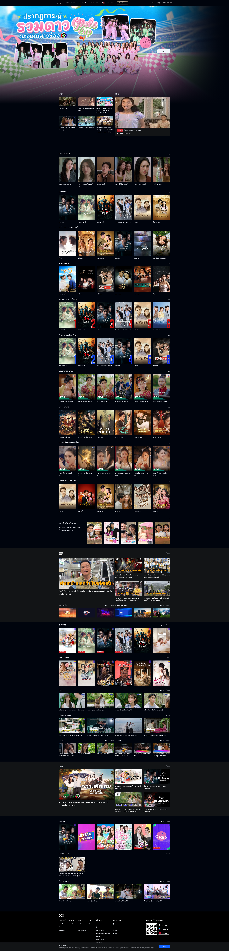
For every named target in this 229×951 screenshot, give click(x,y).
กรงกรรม (136, 294)
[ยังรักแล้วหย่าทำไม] (67, 101)
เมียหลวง (155, 294)
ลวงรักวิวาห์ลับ (119, 437)
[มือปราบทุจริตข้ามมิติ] (67, 422)
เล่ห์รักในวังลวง (157, 437)
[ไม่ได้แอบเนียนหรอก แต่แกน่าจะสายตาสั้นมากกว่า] (72, 700)
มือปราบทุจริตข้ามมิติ (64, 437)
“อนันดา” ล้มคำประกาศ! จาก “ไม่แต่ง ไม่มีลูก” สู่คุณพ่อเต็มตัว (161, 755)
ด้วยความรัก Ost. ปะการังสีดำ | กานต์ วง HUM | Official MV (156, 810)
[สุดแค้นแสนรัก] (142, 496)
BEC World (98, 924)
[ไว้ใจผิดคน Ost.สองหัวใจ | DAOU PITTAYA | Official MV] (157, 776)
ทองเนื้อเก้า (80, 511)
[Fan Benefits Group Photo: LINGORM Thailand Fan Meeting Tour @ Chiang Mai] (123, 748)
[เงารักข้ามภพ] (105, 422)
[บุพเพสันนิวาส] (105, 243)
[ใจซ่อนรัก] (86, 243)
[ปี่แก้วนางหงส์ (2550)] (162, 533)
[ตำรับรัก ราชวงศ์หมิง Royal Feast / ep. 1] (142, 673)
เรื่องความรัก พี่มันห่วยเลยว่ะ (85, 754)
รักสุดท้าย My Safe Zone (159, 258)
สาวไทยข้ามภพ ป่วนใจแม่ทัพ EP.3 (104, 474)
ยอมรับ (164, 947)
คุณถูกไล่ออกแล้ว (101, 184)
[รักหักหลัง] (142, 243)
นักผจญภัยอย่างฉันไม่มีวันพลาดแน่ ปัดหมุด (67, 129)
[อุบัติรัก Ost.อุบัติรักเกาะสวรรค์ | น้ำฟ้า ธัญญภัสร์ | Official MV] (128, 776)
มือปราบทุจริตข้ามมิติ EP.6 (160, 402)
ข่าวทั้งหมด (80, 924)
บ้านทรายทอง (156, 222)
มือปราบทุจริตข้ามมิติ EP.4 (122, 402)
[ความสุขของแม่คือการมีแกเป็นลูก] (100, 700)
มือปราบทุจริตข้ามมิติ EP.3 (103, 402)
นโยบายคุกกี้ (98, 936)
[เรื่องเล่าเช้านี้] (67, 613)
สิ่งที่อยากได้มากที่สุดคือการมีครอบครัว (154, 710)
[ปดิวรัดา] (142, 207)
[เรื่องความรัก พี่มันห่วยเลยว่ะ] (86, 748)
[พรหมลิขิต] (161, 496)
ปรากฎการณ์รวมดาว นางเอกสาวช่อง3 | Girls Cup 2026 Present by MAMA (104, 110)
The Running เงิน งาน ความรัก (123, 222)
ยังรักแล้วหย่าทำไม (63, 108)
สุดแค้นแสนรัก (137, 511)
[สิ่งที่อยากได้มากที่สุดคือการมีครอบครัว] (157, 700)
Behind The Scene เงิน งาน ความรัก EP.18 (98, 735)
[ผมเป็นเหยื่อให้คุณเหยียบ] (67, 169)
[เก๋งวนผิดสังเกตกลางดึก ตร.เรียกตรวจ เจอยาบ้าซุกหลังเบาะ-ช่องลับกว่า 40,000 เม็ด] (128, 565)
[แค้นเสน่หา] (123, 279)
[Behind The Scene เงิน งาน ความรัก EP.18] (100, 725)
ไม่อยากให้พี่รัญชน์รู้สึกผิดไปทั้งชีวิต (85, 185)
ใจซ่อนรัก (80, 258)
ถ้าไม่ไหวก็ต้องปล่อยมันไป (103, 754)
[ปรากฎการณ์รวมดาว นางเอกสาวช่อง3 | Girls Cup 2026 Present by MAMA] (105, 101)
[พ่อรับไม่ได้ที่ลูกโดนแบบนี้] (123, 169)
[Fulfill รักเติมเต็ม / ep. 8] (161, 640)
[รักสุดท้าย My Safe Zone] (161, 243)
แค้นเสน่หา (118, 294)
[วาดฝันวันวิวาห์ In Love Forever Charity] (86, 101)
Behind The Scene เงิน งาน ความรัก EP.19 (70, 735)
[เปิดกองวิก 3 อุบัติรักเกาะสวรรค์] (86, 121)
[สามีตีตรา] (105, 279)
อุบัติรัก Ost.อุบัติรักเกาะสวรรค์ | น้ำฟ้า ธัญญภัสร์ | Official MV (128, 787)
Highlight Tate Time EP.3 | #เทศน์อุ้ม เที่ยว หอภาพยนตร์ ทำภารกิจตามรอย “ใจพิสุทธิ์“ (71, 875)
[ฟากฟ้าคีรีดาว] (161, 315)
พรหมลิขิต (155, 511)
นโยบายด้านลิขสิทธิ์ (100, 930)
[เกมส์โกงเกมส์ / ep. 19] (142, 640)
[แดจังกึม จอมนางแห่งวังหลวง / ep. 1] (86, 673)
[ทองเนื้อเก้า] (86, 496)
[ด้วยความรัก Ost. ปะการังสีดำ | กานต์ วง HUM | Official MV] (157, 799)
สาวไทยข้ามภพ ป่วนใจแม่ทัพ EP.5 (141, 474)
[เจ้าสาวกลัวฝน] (145, 533)
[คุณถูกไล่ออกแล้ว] (105, 169)
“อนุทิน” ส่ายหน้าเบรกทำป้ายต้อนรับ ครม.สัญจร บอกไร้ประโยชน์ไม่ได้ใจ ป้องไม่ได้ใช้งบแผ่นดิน (85, 592)
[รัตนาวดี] (94, 533)
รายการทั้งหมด (72, 924)
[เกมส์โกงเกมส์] (105, 207)
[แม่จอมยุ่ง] (128, 533)
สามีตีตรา (99, 294)
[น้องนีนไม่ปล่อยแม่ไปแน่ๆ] (142, 169)
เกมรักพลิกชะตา (138, 437)
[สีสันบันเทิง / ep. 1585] (86, 837)
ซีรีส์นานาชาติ (62, 927)
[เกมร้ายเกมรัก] (67, 279)
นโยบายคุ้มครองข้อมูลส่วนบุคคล (103, 933)
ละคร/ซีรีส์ (61, 924)
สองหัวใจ (61, 222)
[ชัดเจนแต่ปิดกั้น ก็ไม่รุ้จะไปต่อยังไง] (128, 700)
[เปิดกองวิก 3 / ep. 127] (67, 837)
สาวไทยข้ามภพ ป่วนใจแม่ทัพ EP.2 (85, 474)
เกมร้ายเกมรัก (62, 294)
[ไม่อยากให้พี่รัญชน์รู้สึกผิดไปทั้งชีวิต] (86, 169)
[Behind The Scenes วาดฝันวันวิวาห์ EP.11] (128, 725)
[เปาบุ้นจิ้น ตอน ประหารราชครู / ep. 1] (105, 673)
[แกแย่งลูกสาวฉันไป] (161, 169)
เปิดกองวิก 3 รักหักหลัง (65, 901)
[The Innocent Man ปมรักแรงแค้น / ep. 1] (161, 673)
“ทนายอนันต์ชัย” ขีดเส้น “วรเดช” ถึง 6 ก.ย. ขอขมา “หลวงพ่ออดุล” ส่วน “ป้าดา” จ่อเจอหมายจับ (128, 599)
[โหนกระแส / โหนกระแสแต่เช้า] (105, 613)
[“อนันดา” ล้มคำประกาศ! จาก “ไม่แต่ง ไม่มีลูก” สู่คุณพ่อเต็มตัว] (161, 748)
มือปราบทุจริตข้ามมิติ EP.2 (85, 402)
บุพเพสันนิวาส (100, 258)
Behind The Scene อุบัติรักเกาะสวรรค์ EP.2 (155, 735)
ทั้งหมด (168, 554)
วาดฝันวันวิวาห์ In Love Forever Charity (86, 109)
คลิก (163, 51)
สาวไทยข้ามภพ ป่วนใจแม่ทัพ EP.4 (122, 474)
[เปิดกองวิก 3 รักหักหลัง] (72, 891)
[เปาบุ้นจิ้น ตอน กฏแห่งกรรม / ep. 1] (123, 673)
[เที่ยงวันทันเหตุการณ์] (86, 613)
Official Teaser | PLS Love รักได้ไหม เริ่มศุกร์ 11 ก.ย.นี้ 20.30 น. (67, 755)
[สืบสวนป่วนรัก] (111, 533)
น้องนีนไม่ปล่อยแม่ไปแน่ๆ (140, 184)
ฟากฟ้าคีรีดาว (156, 330)
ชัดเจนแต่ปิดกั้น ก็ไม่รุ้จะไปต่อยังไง (123, 710)
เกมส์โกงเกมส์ (100, 222)
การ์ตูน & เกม (62, 930)
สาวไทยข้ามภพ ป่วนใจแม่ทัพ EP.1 (66, 474)
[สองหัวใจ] (67, 207)
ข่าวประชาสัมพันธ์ (82, 930)
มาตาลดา (117, 511)
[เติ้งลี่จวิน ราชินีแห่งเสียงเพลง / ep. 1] (67, 673)
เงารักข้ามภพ (100, 437)
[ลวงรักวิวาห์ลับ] (123, 422)
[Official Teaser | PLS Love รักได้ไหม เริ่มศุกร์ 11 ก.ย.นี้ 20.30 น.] (67, 748)
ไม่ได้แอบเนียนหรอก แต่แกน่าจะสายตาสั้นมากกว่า (71, 710)
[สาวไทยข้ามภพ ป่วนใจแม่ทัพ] (86, 422)
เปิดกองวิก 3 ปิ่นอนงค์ (92, 901)
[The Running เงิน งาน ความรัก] (123, 207)
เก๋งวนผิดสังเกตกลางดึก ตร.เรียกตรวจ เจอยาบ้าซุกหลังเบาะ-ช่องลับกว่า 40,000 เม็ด (128, 576)
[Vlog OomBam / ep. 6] (123, 837)
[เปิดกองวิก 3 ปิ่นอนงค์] (100, 891)
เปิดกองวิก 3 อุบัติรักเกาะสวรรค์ (86, 128)
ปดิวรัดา (136, 222)
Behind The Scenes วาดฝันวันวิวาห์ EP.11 (126, 735)
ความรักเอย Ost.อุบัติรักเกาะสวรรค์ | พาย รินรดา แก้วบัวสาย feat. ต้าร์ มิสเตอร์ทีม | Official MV (105, 130)
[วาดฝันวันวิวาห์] (86, 207)
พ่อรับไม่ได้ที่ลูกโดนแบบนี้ (121, 184)
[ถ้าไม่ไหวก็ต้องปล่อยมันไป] (105, 748)
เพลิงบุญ (80, 294)
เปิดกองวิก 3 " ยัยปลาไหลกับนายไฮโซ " (153, 901)
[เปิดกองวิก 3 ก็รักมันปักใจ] (128, 891)
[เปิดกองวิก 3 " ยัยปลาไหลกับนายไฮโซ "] (157, 891)
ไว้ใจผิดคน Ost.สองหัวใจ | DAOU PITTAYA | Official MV (155, 787)
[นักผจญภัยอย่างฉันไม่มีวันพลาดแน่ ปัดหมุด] (67, 121)
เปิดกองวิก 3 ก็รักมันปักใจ (121, 901)
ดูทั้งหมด (127, 134)
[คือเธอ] (67, 243)
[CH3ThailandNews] (123, 613)
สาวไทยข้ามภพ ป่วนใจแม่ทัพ (85, 437)
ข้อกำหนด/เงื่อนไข (100, 939)
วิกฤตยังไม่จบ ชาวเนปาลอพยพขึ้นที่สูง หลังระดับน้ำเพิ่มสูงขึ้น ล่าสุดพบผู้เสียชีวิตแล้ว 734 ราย (156, 599)
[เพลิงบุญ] (86, 279)
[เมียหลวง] (161, 279)
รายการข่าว (80, 927)
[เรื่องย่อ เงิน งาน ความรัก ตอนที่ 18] (142, 748)
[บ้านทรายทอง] (161, 207)
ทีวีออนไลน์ (91, 924)
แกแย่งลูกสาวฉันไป (157, 184)
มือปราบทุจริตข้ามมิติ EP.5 (141, 402)
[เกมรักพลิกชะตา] (142, 422)
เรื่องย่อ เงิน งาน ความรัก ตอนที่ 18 (142, 755)
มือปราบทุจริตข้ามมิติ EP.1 (66, 402)
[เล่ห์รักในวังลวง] (161, 422)
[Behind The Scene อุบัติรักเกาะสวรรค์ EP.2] (157, 725)
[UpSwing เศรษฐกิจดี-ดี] (142, 613)
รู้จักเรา (97, 927)
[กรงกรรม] (142, 279)
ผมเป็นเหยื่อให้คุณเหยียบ (65, 184)
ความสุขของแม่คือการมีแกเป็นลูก (95, 710)
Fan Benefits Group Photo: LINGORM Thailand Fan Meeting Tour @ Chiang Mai (123, 755)
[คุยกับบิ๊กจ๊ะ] (161, 613)
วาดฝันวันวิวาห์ (82, 222)
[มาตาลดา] (123, 496)
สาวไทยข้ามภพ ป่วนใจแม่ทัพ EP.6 (160, 474)
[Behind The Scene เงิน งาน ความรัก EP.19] (72, 725)
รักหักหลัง (136, 258)
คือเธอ (60, 258)
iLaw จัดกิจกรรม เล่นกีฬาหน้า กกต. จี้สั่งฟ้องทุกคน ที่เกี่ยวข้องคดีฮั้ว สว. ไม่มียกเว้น (157, 576)
